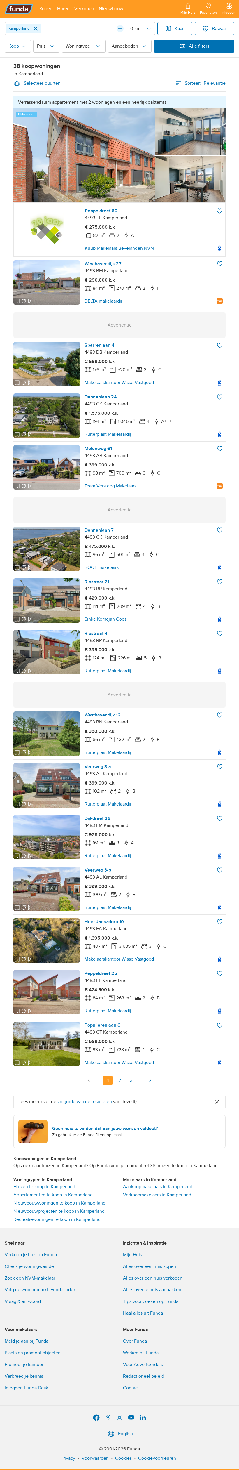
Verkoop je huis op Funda (31, 1255)
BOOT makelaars (102, 567)
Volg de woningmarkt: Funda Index (40, 1290)
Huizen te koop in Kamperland (44, 1187)
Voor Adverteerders (143, 1364)
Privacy (68, 1458)
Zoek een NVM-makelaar (30, 1278)
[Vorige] (89, 1080)
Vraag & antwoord (23, 1301)
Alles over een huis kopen (149, 1266)
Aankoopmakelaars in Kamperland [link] (157, 1187)
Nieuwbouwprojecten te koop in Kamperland (59, 1211)
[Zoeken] (120, 28)
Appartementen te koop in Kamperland (53, 1195)
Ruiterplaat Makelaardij (108, 434)
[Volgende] (150, 1080)
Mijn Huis (132, 1255)
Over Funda (135, 1341)
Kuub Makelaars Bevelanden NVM (119, 248)
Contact (131, 1388)
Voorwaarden (95, 1458)
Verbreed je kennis (24, 1376)
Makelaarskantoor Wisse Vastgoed (119, 383)
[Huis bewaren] (219, 210)
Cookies (123, 1458)
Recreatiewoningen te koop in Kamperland (57, 1219)
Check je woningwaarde (29, 1266)
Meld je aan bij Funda (26, 1341)
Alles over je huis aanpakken (152, 1290)
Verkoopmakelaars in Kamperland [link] (157, 1195)
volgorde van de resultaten (84, 1102)
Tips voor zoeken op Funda (150, 1301)
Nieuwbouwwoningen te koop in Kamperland (59, 1203)
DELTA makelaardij (103, 301)
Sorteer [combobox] (205, 83)
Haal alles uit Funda (143, 1313)
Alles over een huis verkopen (152, 1278)
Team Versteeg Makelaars (110, 486)
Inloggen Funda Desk (26, 1388)
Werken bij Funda (141, 1353)
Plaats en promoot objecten (33, 1353)
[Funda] (19, 9)
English (125, 1434)
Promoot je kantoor (24, 1364)
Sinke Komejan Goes (105, 619)
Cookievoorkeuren (157, 1458)
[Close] (35, 28)
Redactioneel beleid (143, 1376)
